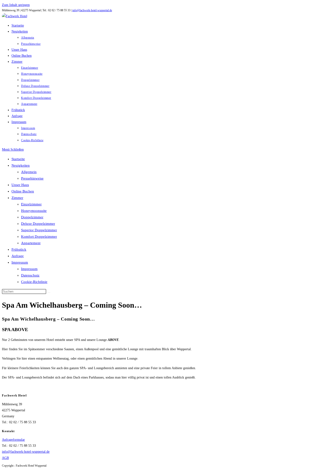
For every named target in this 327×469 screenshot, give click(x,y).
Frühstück (18, 249)
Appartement (30, 243)
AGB (5, 458)
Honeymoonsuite (34, 211)
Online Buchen (22, 191)
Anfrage (17, 256)
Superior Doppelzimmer (39, 230)
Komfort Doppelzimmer (39, 236)
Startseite (18, 159)
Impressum (19, 262)
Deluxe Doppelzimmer (38, 224)
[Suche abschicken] (49, 292)
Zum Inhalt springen (16, 5)
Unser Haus (20, 185)
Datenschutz (30, 275)
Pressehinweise (32, 178)
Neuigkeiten (20, 165)
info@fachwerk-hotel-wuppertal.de (92, 10)
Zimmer (17, 198)
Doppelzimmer (32, 217)
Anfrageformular (13, 439)
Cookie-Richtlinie (34, 282)
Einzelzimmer (31, 204)
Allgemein (29, 172)
